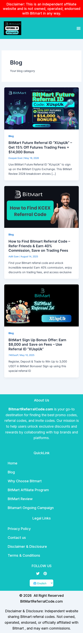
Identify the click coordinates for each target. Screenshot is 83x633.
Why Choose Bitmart (25, 481)
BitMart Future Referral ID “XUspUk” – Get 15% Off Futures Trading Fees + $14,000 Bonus (40, 147)
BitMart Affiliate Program (28, 490)
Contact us (17, 538)
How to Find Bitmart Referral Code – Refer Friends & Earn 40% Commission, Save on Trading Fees (39, 245)
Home (12, 463)
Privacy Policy (19, 529)
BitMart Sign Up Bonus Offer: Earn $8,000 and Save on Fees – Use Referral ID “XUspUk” (37, 344)
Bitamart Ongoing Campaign (31, 508)
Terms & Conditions (24, 555)
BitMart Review (20, 499)
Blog (11, 136)
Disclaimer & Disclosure (27, 546)
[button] (78, 28)
